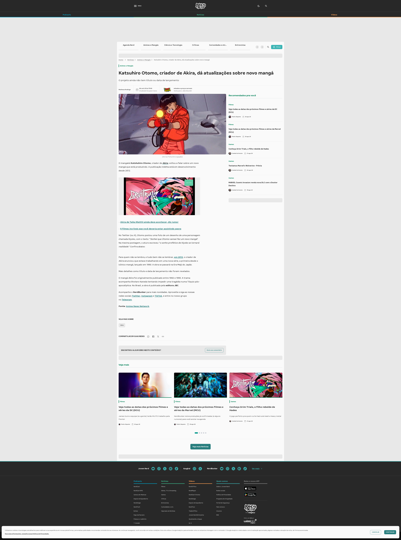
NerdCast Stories (194, 494)
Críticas (163, 499)
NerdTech (137, 507)
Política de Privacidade (223, 494)
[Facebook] (153, 336)
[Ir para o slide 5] (205, 433)
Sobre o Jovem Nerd (223, 486)
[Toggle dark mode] (258, 6)
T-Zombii (137, 523)
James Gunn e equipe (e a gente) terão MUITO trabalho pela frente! (144, 417)
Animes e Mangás (144, 60)
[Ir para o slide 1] (196, 433)
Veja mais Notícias (200, 447)
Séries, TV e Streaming (168, 490)
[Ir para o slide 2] (199, 433)
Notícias (130, 60)
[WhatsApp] (148, 336)
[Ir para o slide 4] (203, 433)
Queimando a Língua (195, 519)
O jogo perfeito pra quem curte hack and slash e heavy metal (255, 416)
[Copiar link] (163, 336)
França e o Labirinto (140, 519)
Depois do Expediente (141, 499)
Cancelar (375, 532)
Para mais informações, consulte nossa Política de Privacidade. (27, 534)
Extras (136, 511)
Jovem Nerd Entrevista (196, 515)
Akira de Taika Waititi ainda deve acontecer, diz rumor (149, 222)
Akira (122, 325)
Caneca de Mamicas (140, 494)
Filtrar (278, 47)
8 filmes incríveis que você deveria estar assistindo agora (150, 229)
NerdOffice (192, 486)
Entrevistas (165, 503)
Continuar (390, 532)
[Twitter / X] (158, 336)
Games (231, 144)
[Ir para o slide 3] (201, 433)
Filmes (231, 105)
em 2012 (178, 257)
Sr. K (190, 523)
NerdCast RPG (138, 490)
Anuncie (219, 511)
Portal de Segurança (223, 503)
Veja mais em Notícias (168, 511)
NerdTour (192, 507)
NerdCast (137, 486)
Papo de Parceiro (139, 515)
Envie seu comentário (214, 350)
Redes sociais (220, 490)
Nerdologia (137, 503)
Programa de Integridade (224, 499)
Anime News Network (137, 306)
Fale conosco (220, 507)
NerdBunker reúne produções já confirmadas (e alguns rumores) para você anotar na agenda (197, 417)
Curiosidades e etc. (167, 507)
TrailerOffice (193, 511)
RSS (217, 515)
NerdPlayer (192, 490)
